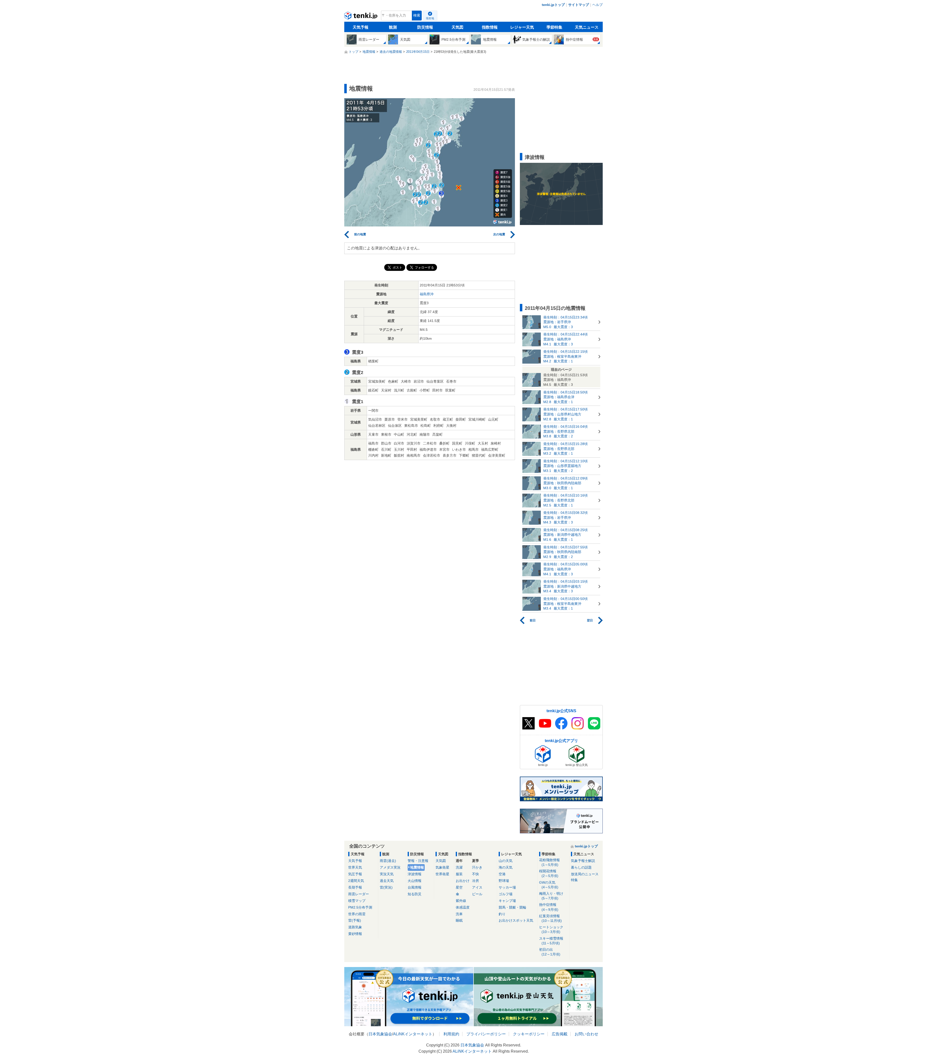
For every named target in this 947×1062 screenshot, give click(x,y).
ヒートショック (551, 929)
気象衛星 (442, 867)
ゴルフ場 (505, 894)
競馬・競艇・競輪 (512, 907)
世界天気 (355, 867)
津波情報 (414, 874)
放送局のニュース (585, 874)
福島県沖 (427, 294)
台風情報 (414, 887)
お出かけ (463, 881)
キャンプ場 (507, 901)
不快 (475, 874)
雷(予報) (354, 920)
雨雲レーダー (358, 894)
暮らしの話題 (581, 867)
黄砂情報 (355, 934)
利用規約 (451, 1034)
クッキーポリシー (529, 1034)
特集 (574, 880)
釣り (502, 914)
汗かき (477, 867)
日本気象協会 (380, 1034)
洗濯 (459, 867)
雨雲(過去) (388, 861)
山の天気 (505, 861)
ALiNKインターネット (412, 1034)
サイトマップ (578, 5)
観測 (393, 27)
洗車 (459, 914)
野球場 (504, 881)
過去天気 (387, 881)
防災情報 (425, 27)
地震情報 (417, 867)
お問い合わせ (586, 1034)
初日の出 (549, 952)
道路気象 (355, 927)
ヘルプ (597, 5)
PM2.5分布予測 (360, 907)
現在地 (430, 18)
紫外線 (461, 901)
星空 (459, 887)
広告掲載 (559, 1034)
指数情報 (490, 27)
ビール (477, 894)
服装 (459, 874)
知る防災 (414, 894)
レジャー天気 (522, 27)
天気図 (457, 27)
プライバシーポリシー (486, 1034)
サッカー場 (507, 887)
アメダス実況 (390, 867)
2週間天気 (356, 881)
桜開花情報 (548, 873)
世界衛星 (442, 874)
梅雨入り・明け (551, 896)
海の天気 (505, 867)
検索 (416, 15)
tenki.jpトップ (553, 5)
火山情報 (414, 881)
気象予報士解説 (583, 861)
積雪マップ (356, 901)
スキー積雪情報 (551, 940)
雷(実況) (386, 887)
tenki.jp (361, 17)
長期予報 (355, 887)
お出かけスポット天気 (516, 920)
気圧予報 (355, 874)
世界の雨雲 (356, 914)
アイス (477, 887)
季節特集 (554, 27)
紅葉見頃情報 (550, 918)
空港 (502, 874)
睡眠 (459, 920)
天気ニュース (587, 27)
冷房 (475, 881)
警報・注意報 (418, 861)
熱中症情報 (548, 907)
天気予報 (360, 27)
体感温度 (463, 907)
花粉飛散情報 (549, 862)
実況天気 (387, 874)
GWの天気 (548, 884)
